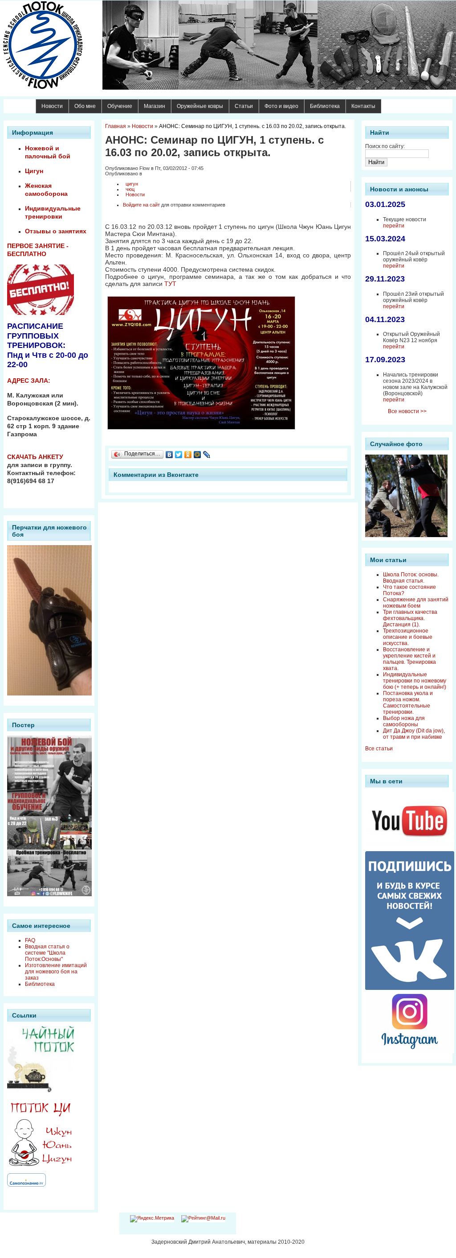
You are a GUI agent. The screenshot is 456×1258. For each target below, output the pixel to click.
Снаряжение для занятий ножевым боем (415, 602)
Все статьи (379, 748)
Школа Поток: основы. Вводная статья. (411, 577)
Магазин (154, 106)
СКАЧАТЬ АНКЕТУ (35, 456)
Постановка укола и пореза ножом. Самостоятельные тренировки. (408, 702)
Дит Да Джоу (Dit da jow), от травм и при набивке (414, 734)
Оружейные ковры (200, 106)
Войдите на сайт (141, 204)
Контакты (363, 106)
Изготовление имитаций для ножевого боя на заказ (56, 971)
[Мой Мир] (197, 454)
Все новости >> (407, 411)
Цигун (34, 170)
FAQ (30, 940)
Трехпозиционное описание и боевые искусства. (407, 637)
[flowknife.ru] (228, 45)
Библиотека (325, 106)
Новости (52, 106)
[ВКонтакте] (169, 454)
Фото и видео (281, 106)
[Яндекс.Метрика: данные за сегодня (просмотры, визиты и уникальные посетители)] (152, 1218)
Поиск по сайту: (385, 146)
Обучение (119, 106)
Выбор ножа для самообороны (404, 721)
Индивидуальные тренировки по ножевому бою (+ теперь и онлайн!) (414, 680)
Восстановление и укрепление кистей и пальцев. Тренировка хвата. (409, 658)
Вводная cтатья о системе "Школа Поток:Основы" (47, 953)
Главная (115, 126)
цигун (132, 183)
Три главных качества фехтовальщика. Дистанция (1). (410, 618)
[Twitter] (178, 454)
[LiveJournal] (207, 454)
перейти (393, 226)
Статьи (244, 106)
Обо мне (85, 106)
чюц (130, 189)
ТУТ (170, 283)
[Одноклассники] (188, 454)
